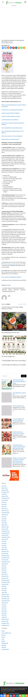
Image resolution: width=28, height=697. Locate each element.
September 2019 (6, 600)
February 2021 (5, 576)
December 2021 (5, 555)
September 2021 (6, 561)
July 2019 (4, 604)
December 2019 (5, 596)
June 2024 (4, 504)
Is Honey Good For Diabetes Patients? (11, 116)
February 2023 (5, 527)
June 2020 (4, 588)
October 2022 (5, 535)
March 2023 (4, 525)
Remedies (4, 645)
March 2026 (4, 488)
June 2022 (4, 543)
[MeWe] (16, 48)
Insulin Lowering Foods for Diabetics (11, 113)
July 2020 (4, 586)
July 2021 (4, 566)
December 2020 (5, 580)
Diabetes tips (16, 289)
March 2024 (4, 508)
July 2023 (4, 516)
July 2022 (4, 541)
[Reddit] (8, 48)
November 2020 (5, 582)
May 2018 (4, 615)
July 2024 (4, 502)
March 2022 (4, 549)
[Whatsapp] (21, 48)
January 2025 (5, 496)
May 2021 (4, 570)
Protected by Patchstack (14, 693)
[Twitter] (5, 48)
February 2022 (5, 551)
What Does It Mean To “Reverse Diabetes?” (12, 136)
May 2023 (4, 520)
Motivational (5, 643)
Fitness (3, 637)
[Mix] (19, 48)
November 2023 (5, 512)
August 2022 (5, 539)
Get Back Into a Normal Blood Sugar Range (12, 109)
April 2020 (4, 592)
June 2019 (4, 607)
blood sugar (4, 289)
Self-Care (4, 647)
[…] (13, 388)
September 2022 (6, 537)
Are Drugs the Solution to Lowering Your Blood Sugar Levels (13, 288)
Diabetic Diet (23, 289)
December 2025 (5, 492)
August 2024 (5, 500)
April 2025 (4, 494)
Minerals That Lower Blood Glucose (10, 139)
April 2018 (4, 617)
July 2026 (4, 486)
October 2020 (5, 584)
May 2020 (4, 590)
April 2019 (4, 611)
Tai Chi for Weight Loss (8, 356)
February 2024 (5, 510)
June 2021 (4, 568)
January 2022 (5, 553)
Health (3, 641)
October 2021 (5, 559)
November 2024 (5, 498)
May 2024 (4, 506)
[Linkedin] (11, 48)
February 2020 (5, 594)
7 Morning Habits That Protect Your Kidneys (14, 360)
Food (3, 639)
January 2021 (5, 578)
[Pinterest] (13, 48)
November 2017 (5, 625)
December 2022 (5, 531)
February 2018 (5, 619)
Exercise (4, 635)
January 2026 (5, 490)
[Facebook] (3, 48)
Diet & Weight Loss (6, 633)
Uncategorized (5, 649)
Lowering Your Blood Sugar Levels (8, 291)
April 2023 (4, 522)
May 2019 (4, 609)
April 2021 (4, 572)
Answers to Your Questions (13, 264)
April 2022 (4, 547)
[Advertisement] (14, 22)
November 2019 (5, 598)
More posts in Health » (22, 304)
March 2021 (4, 574)
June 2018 (4, 613)
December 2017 (5, 623)
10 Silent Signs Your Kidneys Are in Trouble (14, 365)
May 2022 (4, 545)
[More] (24, 48)
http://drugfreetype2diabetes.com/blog (11, 277)
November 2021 (5, 557)
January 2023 (5, 529)
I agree (4, 693)
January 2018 (5, 621)
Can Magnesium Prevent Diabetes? (10, 119)
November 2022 (5, 533)
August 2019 (5, 602)
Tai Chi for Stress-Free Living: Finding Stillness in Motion (12, 307)
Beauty (3, 631)
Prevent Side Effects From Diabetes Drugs (12, 127)
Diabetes (10, 289)
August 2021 (5, 563)
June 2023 (4, 518)
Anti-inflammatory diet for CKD (10, 332)
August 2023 (5, 514)
